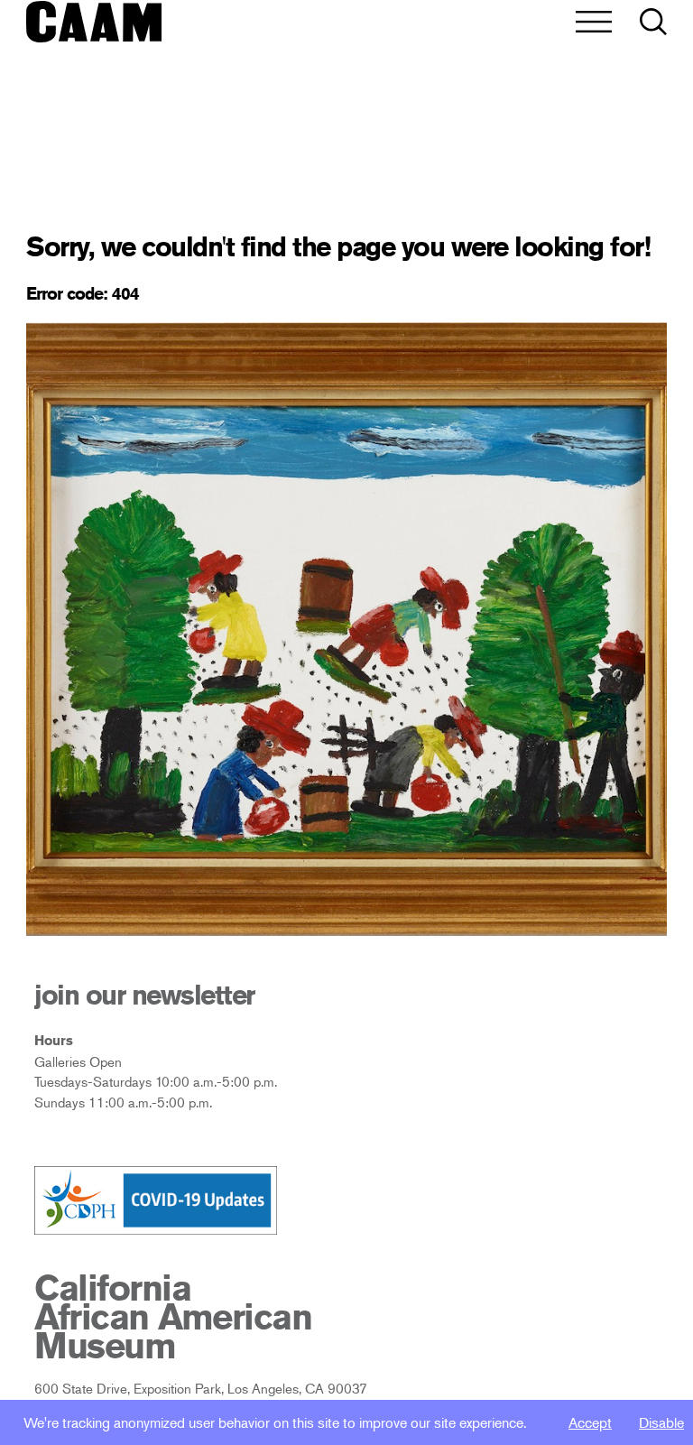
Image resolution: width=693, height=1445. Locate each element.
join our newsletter (144, 994)
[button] (653, 22)
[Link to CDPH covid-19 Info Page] (155, 1201)
